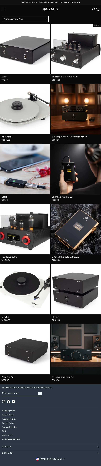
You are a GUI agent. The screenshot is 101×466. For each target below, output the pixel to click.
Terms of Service (9, 427)
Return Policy (8, 415)
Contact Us (7, 435)
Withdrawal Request (11, 439)
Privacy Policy (8, 423)
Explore (7, 453)
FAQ (4, 431)
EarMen (7, 447)
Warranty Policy (9, 419)
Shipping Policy (8, 411)
